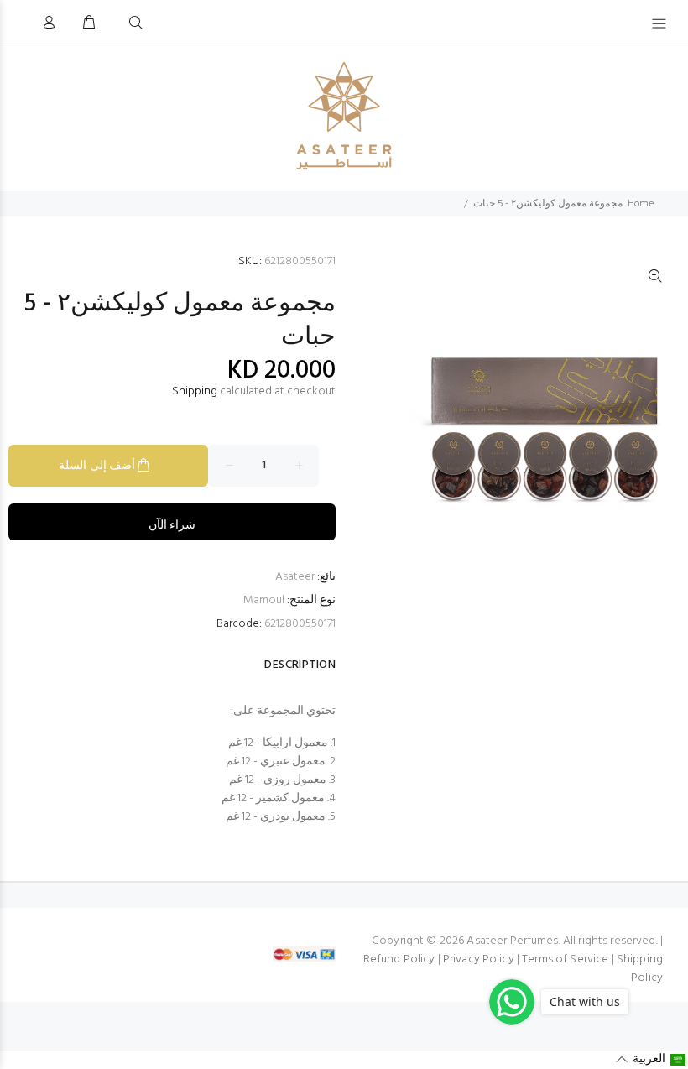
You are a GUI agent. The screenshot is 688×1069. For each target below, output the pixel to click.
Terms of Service (565, 959)
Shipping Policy (640, 969)
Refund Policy (399, 959)
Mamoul (263, 600)
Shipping (194, 391)
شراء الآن (172, 525)
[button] (651, 1060)
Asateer (295, 577)
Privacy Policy (478, 959)
